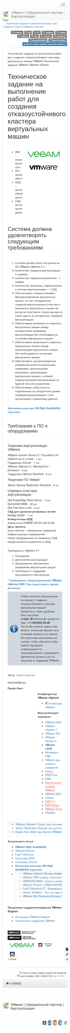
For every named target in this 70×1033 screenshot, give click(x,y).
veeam (62, 32)
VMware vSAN (50, 746)
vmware (18, 32)
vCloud (49, 797)
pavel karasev (59, 40)
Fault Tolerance (24, 854)
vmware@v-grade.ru (46, 619)
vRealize (50, 813)
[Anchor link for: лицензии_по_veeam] (41, 479)
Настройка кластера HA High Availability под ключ (34, 867)
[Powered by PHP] (50, 1022)
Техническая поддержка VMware (35, 920)
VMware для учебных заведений (52, 763)
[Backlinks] (67, 954)
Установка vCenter (26, 862)
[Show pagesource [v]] (67, 948)
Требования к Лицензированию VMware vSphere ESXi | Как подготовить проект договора (35, 584)
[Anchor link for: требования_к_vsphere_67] (40, 550)
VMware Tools (53, 809)
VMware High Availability (31, 847)
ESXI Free (51, 775)
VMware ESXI (53, 722)
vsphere (49, 32)
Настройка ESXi (24, 858)
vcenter (47, 36)
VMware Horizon (25, 850)
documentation (39, 40)
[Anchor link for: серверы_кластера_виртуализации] (33, 494)
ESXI (48, 779)
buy (36, 36)
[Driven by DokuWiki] (65, 1022)
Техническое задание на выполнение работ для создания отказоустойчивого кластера (30, 25)
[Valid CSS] (60, 1022)
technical (61, 36)
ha (29, 32)
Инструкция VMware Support (32, 917)
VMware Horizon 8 (51, 739)
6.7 (38, 32)
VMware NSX (53, 794)
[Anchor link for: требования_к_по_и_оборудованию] (40, 430)
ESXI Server (52, 805)
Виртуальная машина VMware (53, 786)
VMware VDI (52, 733)
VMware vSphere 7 (51, 728)
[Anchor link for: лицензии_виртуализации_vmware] (21, 449)
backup (24, 36)
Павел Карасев (25, 675)
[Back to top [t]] (67, 959)
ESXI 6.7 (50, 801)
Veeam (49, 771)
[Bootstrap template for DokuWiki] (44, 1022)
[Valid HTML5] (55, 1022)
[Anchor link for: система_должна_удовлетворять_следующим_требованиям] (46, 247)
